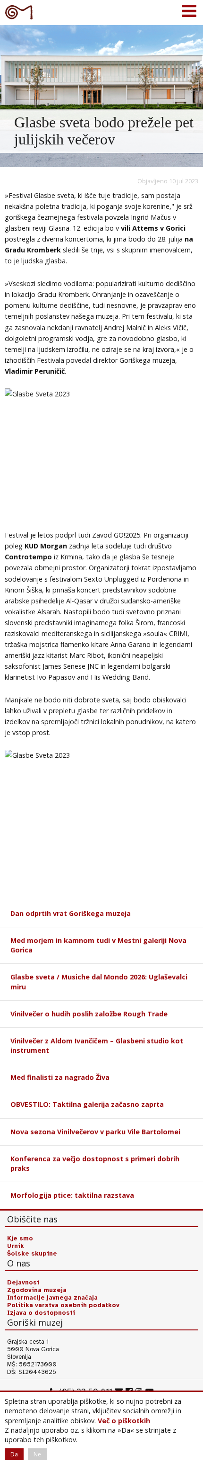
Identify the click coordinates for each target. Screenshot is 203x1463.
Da (14, 1454)
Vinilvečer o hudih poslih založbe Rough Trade (89, 1013)
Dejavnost (23, 1282)
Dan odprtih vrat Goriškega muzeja (70, 913)
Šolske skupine (32, 1253)
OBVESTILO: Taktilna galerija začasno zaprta (87, 1104)
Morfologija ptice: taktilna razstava (72, 1195)
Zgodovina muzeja (37, 1290)
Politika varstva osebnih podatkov (63, 1305)
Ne (37, 1454)
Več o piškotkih (124, 1420)
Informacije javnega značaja (52, 1297)
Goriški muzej (19, 12)
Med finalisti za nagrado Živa (60, 1077)
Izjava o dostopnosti (41, 1313)
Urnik (15, 1246)
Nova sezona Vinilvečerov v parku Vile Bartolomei (95, 1131)
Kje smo (20, 1238)
